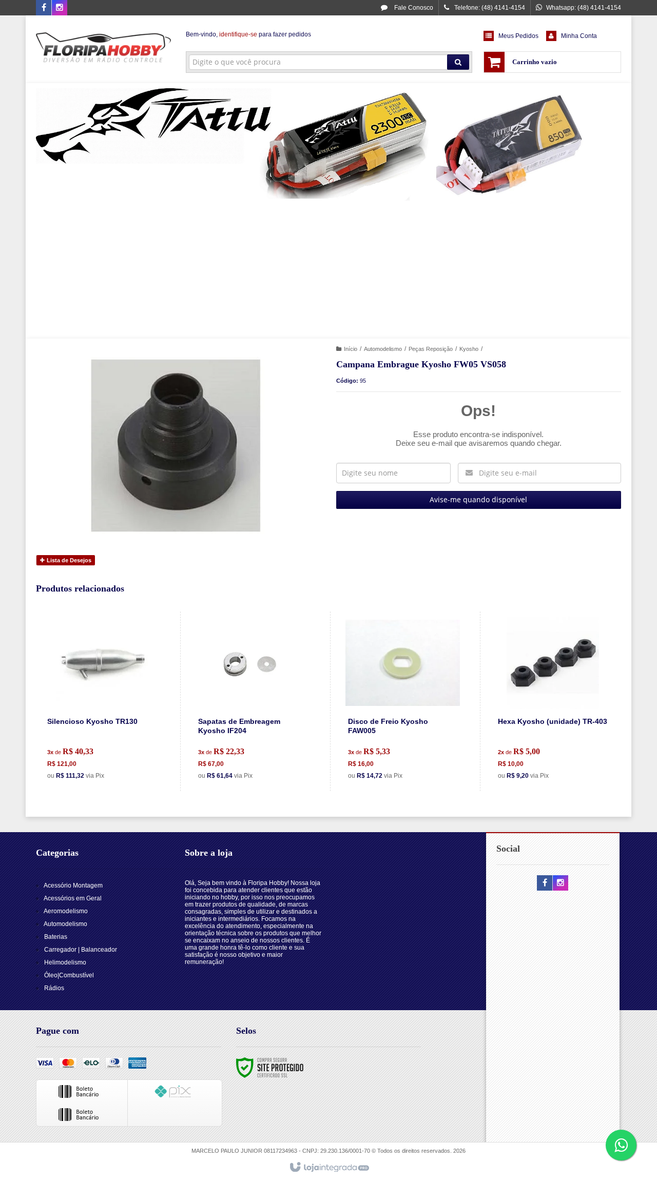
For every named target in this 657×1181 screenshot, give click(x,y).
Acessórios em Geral (73, 898)
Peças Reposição (431, 349)
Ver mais (108, 742)
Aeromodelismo (66, 911)
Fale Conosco (413, 7)
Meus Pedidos (518, 36)
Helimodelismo (65, 962)
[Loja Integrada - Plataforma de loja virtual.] (329, 1167)
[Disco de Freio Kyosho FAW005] (402, 701)
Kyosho (468, 349)
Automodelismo (383, 349)
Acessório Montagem (73, 885)
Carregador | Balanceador (80, 949)
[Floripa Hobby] (103, 49)
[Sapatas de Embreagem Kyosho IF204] (252, 701)
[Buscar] (458, 62)
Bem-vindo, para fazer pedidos (248, 34)
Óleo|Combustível (69, 975)
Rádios (54, 988)
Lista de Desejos (68, 560)
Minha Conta (579, 36)
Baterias (55, 936)
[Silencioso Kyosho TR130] (102, 701)
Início (350, 349)
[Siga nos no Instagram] (59, 8)
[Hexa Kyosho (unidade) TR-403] (552, 701)
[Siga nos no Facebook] (43, 8)
